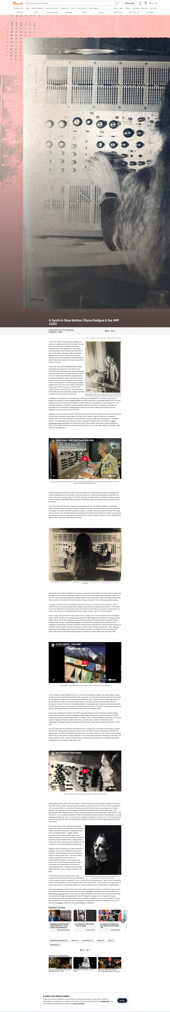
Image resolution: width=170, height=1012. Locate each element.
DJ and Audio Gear (82, 8)
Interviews (68, 12)
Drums (73, 8)
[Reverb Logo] (18, 3)
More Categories (94, 8)
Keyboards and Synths (52, 8)
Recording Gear (64, 8)
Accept (122, 1000)
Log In (156, 3)
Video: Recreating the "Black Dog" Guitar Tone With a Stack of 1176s (60, 970)
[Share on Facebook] (108, 331)
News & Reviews (52, 12)
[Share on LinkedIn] (106, 331)
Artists (36, 12)
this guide (59, 903)
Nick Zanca (70, 330)
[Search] (117, 3)
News (120, 8)
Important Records (58, 894)
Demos (85, 12)
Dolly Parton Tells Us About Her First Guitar (83, 970)
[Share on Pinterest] (112, 331)
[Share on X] (110, 331)
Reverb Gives (144, 8)
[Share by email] (114, 331)
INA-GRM (89, 891)
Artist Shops (136, 8)
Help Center (153, 8)
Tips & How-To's (134, 12)
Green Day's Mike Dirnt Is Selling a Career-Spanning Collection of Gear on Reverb (109, 970)
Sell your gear (129, 3)
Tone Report (150, 12)
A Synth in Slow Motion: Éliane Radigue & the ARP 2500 (84, 322)
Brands (115, 8)
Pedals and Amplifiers (38, 8)
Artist (60, 332)
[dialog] (85, 1000)
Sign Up (151, 3)
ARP (111, 940)
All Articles (19, 12)
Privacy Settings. (79, 1003)
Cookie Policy (105, 1001)
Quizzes (101, 12)
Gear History (118, 12)
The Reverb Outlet (18, 8)
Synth (101, 940)
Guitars (27, 8)
